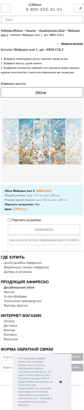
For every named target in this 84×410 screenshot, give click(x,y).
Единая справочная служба (42, 8)
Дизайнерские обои (19, 287)
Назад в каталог (72, 43)
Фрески (9, 292)
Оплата (9, 321)
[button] (30, 405)
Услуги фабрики (15, 296)
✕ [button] (60, 382)
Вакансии (11, 339)
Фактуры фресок (16, 305)
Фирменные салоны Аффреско (26, 267)
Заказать (44, 230)
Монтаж (9, 330)
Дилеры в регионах (18, 271)
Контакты (10, 334)
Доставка (10, 325)
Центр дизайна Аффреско (23, 262)
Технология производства (22, 301)
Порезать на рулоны (26, 220)
